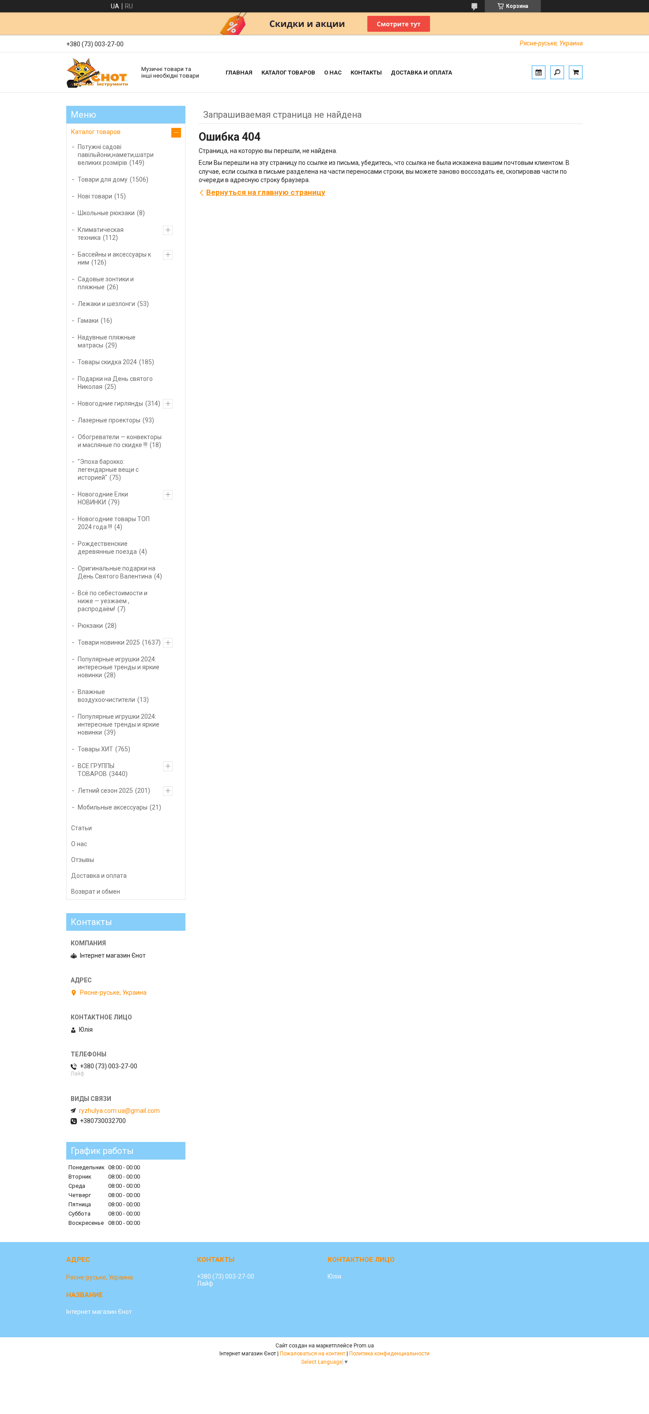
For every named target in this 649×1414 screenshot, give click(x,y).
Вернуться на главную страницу (265, 192)
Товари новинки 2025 (109, 642)
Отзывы (82, 859)
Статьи (81, 828)
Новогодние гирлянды (110, 403)
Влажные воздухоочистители (106, 695)
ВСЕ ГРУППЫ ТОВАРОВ (96, 769)
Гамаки (88, 320)
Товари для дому (103, 179)
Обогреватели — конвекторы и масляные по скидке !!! (120, 440)
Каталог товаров (288, 72)
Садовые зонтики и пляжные (106, 283)
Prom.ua (364, 1346)
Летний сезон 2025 (105, 790)
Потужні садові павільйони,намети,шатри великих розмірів (116, 154)
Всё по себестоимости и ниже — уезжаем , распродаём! (112, 600)
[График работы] (539, 72)
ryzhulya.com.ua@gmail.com (119, 1110)
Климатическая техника (101, 233)
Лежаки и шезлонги (106, 303)
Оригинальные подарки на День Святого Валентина (116, 572)
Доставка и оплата (421, 72)
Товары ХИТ (95, 749)
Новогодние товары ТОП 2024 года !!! (114, 522)
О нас (333, 72)
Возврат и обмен (95, 891)
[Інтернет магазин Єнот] (99, 72)
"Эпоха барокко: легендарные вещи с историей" (108, 469)
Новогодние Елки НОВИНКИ (103, 498)
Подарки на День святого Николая (115, 382)
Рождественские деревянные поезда (107, 547)
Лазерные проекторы (109, 420)
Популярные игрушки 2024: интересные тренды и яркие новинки (118, 667)
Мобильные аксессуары (112, 807)
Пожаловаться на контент (312, 1354)
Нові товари (95, 196)
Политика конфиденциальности (389, 1354)
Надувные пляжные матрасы (107, 341)
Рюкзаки (90, 625)
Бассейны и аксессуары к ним (114, 258)
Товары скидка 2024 (107, 362)
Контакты (366, 72)
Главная (239, 72)
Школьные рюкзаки (106, 212)
